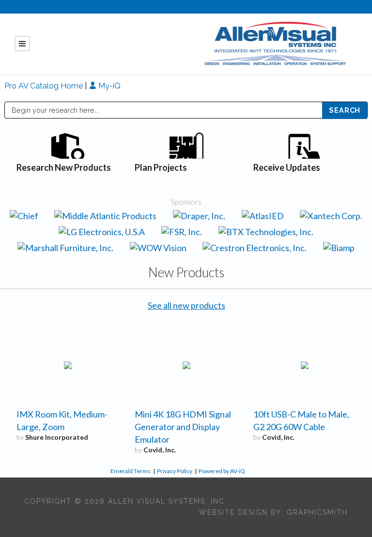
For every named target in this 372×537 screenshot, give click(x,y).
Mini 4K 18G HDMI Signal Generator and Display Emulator (183, 427)
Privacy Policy (174, 471)
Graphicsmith (317, 512)
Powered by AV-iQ (222, 471)
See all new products (186, 305)
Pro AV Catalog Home (44, 85)
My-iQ (108, 85)
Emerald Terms (130, 471)
